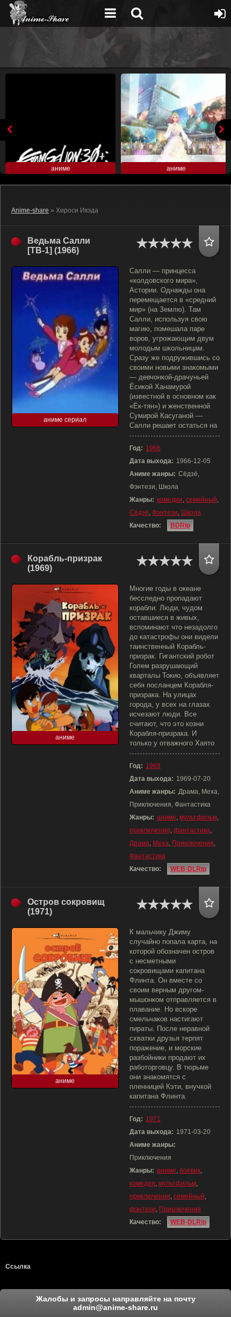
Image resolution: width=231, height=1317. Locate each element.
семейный (201, 499)
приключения (149, 830)
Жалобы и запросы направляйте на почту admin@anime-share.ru (116, 1303)
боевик (189, 1170)
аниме (166, 817)
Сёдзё (139, 512)
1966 (153, 448)
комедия (170, 499)
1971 (153, 1119)
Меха (161, 843)
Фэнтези (165, 512)
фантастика (192, 830)
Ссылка (18, 1266)
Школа (191, 512)
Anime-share (30, 210)
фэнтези (142, 1209)
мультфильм (198, 817)
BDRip (180, 525)
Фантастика (147, 856)
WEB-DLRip (188, 869)
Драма (139, 843)
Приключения (193, 843)
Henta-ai (51, 13)
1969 (153, 766)
